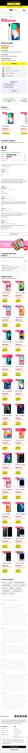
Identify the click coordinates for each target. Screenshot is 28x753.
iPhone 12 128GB (6, 514)
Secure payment (17, 732)
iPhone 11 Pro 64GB (6, 415)
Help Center (16, 728)
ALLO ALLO (4, 730)
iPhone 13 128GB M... (20, 415)
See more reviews (14, 234)
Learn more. (8, 166)
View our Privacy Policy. (6, 743)
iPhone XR (23, 585)
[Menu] (3, 9)
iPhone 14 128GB (19, 342)
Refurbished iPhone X (19, 582)
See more (14, 63)
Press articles (4, 732)
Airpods (10, 582)
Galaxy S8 (11, 588)
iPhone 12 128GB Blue (20, 514)
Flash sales (18, 588)
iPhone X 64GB (5, 126)
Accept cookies (14, 746)
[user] (26, 9)
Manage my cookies (5, 734)
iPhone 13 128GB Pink (7, 489)
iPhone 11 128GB (19, 366)
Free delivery (16, 734)
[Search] (25, 13)
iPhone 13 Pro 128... (6, 366)
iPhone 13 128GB (6, 292)
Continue (13, 3)
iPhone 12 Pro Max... (7, 563)
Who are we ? (3, 728)
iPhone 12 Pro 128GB (20, 464)
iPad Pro (4, 588)
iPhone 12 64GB (19, 317)
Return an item (17, 736)
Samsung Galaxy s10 (17, 590)
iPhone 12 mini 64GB (20, 292)
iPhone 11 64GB (5, 317)
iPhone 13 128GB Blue (7, 391)
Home (2, 16)
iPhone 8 (15, 585)
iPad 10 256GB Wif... (6, 440)
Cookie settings (14, 749)
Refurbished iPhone (7, 585)
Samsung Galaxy (6, 590)
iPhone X (4, 593)
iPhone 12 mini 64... (20, 440)
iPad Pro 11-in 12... (6, 464)
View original (4, 193)
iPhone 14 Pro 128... (20, 538)
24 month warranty (18, 730)
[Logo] (13, 10)
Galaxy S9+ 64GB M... (7, 538)
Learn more (14, 91)
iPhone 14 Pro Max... (20, 489)
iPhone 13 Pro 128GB (7, 342)
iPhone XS (11, 593)
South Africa (6, 716)
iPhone (6, 16)
